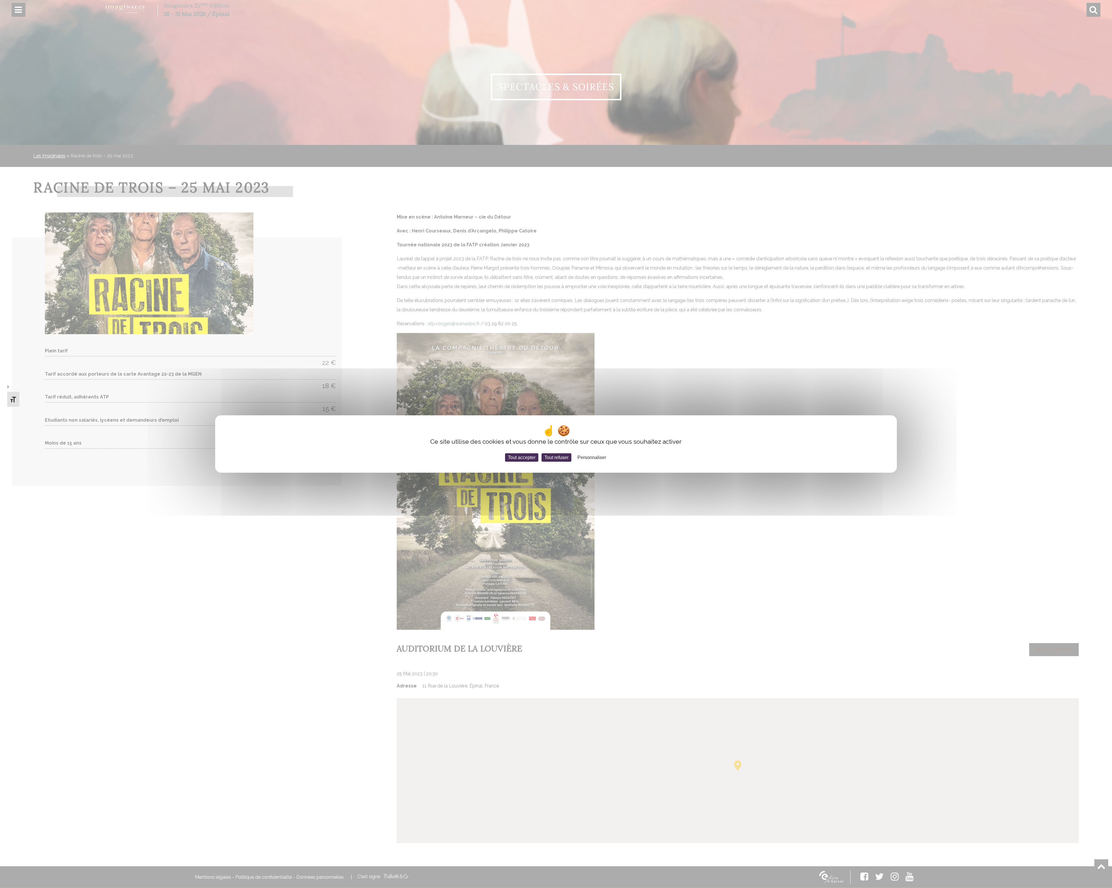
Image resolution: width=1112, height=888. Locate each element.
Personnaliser (591, 457)
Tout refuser (556, 457)
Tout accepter (521, 457)
